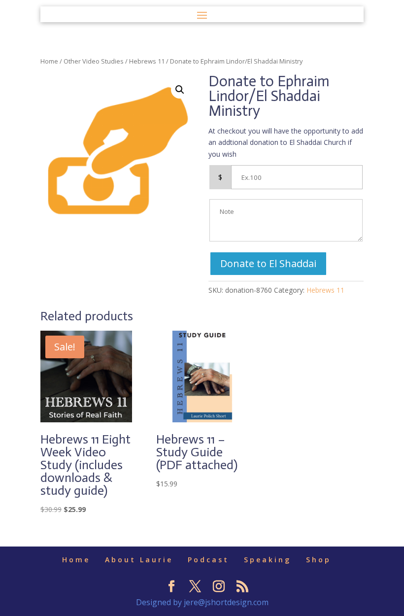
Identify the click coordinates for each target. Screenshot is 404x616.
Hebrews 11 (147, 61)
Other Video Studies (94, 61)
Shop (318, 559)
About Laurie (139, 559)
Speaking (267, 559)
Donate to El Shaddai (268, 263)
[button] (180, 90)
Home (49, 61)
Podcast (208, 559)
